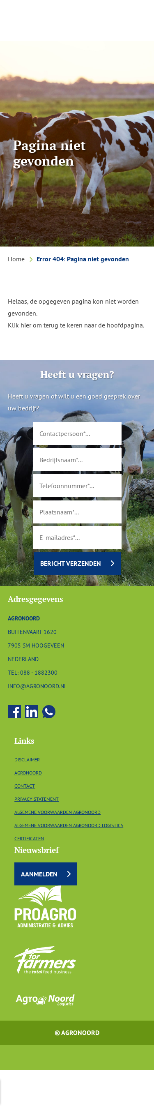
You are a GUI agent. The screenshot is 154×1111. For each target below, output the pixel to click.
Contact (24, 786)
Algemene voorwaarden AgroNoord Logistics (68, 825)
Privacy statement (36, 799)
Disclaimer (27, 759)
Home (16, 259)
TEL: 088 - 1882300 (32, 672)
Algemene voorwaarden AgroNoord (57, 812)
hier (26, 325)
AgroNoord (28, 773)
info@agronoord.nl (37, 686)
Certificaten (29, 838)
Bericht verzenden (70, 563)
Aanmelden (39, 874)
